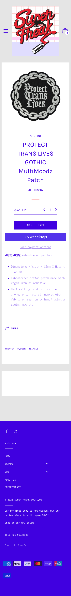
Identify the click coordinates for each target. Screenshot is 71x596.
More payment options (35, 247)
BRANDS (9, 463)
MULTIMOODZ (35, 190)
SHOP (7, 471)
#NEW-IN (9, 348)
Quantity (20, 210)
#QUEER (21, 348)
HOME (7, 455)
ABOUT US (10, 479)
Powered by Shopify (15, 545)
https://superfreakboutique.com (25, 527)
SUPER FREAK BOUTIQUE (28, 499)
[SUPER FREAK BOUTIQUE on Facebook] (7, 431)
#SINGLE (33, 348)
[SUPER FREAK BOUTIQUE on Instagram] (15, 431)
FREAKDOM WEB (13, 487)
